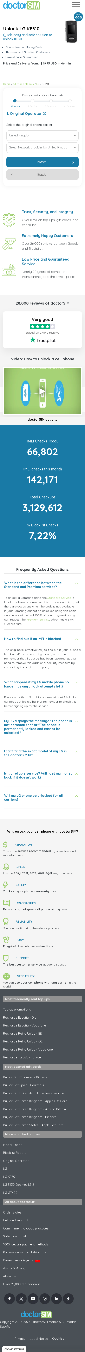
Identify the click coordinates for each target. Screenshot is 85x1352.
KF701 (9, 1177)
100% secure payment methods (25, 1244)
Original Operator (16, 1161)
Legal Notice (39, 1339)
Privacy (20, 1339)
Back (41, 174)
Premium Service (37, 619)
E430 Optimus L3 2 (18, 1185)
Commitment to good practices (25, 1228)
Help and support (15, 1220)
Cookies (58, 1338)
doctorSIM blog (14, 1268)
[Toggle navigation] (76, 5)
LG (37, 83)
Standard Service (59, 598)
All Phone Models (23, 83)
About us (9, 1276)
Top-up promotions (17, 1009)
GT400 (10, 1193)
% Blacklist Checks (42, 525)
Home (7, 83)
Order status (12, 1212)
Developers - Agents (21, 1260)
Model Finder (12, 1145)
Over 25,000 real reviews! (21, 1284)
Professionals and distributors (24, 1252)
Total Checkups (42, 497)
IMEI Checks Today (42, 441)
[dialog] (14, 1349)
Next (41, 162)
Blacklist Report (14, 1153)
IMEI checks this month (42, 469)
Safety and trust (14, 1236)
